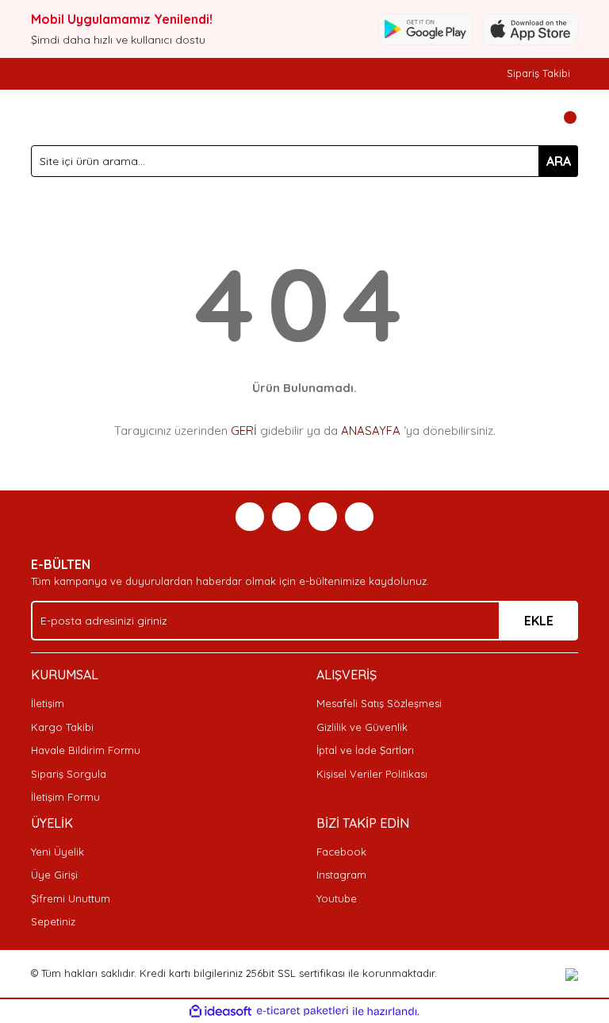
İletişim (47, 703)
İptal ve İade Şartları (365, 750)
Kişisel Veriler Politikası (371, 773)
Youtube (336, 898)
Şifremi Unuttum (70, 898)
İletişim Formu (65, 796)
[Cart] (562, 117)
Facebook (341, 851)
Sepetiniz (53, 921)
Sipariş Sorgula (68, 773)
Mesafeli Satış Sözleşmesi (379, 703)
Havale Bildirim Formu (85, 750)
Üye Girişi (54, 874)
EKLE (538, 621)
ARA (558, 161)
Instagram (341, 874)
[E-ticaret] (302, 1011)
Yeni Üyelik (57, 851)
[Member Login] (530, 117)
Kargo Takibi (62, 727)
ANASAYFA (370, 430)
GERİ (244, 430)
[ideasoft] (220, 1011)
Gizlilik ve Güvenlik (362, 727)
